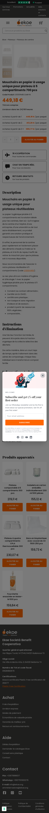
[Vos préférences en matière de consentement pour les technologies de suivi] (4, 809)
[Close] (42, 375)
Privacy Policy (26, 430)
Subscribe (24, 422)
